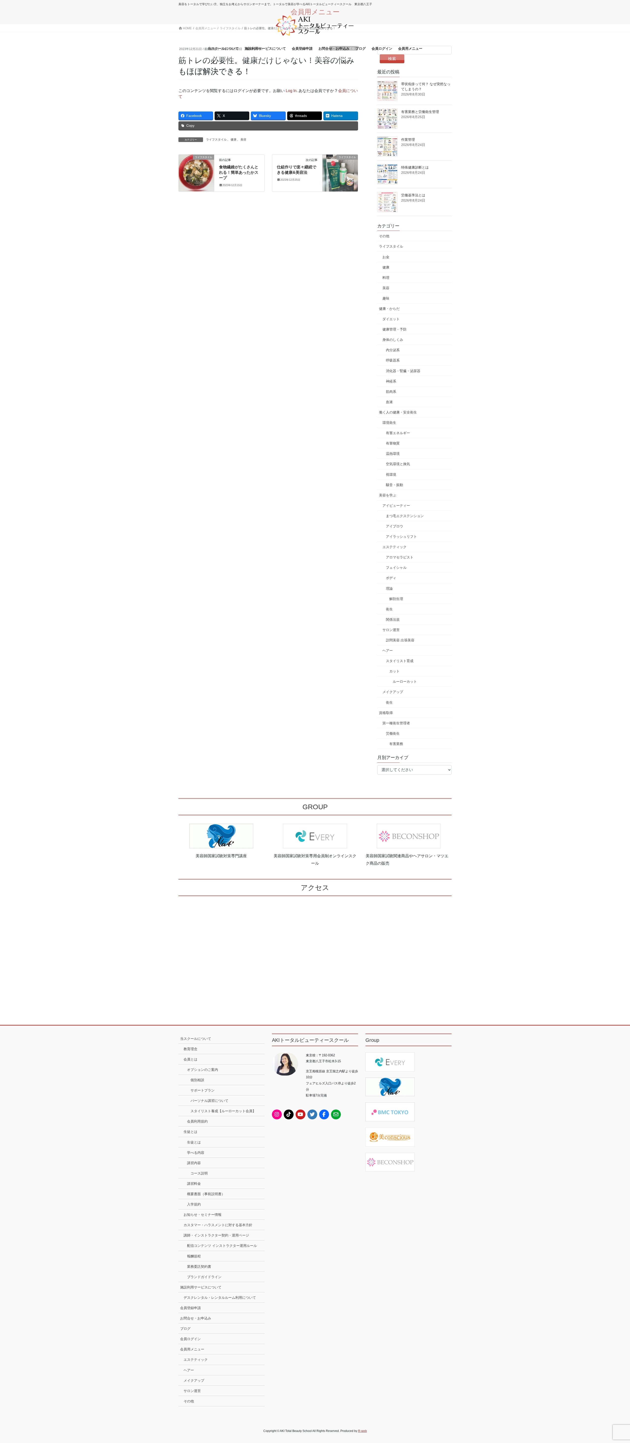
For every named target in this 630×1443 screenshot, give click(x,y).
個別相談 (197, 1080)
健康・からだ (389, 309)
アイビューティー (396, 505)
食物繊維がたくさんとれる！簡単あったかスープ (238, 172)
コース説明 (199, 1173)
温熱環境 (393, 454)
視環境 (391, 474)
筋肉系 (391, 392)
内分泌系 (393, 350)
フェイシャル (396, 568)
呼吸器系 (393, 360)
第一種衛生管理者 (396, 723)
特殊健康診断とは (415, 167)
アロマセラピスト (399, 557)
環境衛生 (389, 423)
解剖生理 (396, 599)
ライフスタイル (216, 139)
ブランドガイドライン (204, 1277)
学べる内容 (195, 1153)
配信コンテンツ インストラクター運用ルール (222, 1246)
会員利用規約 (197, 1121)
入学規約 (194, 1204)
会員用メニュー (192, 1349)
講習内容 (194, 1163)
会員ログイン (190, 1339)
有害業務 (396, 744)
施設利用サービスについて (200, 1287)
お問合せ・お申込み (195, 1318)
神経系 (391, 381)
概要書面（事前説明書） (206, 1194)
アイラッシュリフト (401, 537)
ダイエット (391, 319)
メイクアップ (392, 692)
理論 (389, 588)
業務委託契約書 (199, 1267)
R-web (362, 1431)
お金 (385, 257)
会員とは (190, 1059)
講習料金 (194, 1184)
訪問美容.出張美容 (400, 640)
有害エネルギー (398, 433)
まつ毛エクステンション (405, 516)
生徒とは (190, 1132)
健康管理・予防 (394, 329)
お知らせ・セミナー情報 (202, 1215)
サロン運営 (391, 630)
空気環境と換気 (398, 464)
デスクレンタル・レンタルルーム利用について (220, 1298)
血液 (389, 402)
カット (394, 671)
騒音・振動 (394, 485)
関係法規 (393, 619)
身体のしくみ (392, 340)
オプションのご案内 (202, 1070)
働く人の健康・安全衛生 (398, 412)
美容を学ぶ (387, 495)
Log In (291, 91)
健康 (233, 139)
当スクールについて (195, 1039)
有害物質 (393, 443)
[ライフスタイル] (196, 173)
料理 (385, 278)
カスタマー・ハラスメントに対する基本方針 (218, 1225)
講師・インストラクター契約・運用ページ (216, 1235)
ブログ (185, 1329)
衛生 (389, 609)
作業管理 (408, 140)
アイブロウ (394, 526)
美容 (243, 139)
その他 (384, 236)
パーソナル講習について (209, 1101)
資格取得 (386, 713)
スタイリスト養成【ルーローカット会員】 (223, 1111)
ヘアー (387, 650)
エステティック (394, 547)
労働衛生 (393, 733)
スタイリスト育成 (399, 661)
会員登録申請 (190, 1308)
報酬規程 (194, 1256)
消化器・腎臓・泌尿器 (403, 371)
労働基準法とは (413, 195)
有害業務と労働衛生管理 (420, 112)
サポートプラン (202, 1090)
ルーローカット (405, 681)
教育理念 (190, 1049)
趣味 (385, 298)
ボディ (391, 578)
